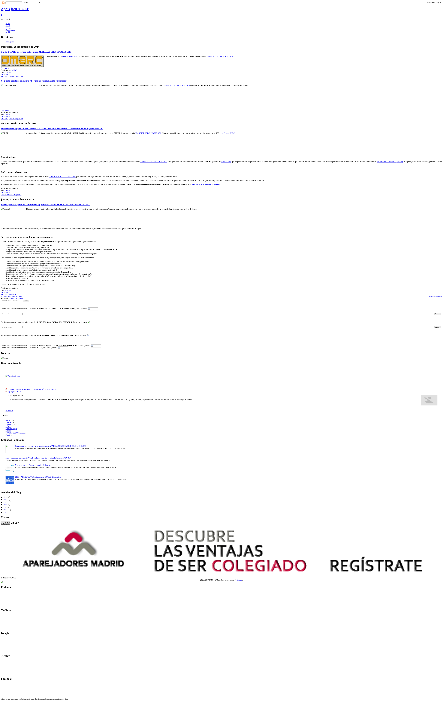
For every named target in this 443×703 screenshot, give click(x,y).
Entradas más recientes (9, 296)
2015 (5, 507)
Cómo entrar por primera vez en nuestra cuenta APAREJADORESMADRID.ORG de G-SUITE (50, 446)
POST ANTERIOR (69, 56)
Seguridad (19, 76)
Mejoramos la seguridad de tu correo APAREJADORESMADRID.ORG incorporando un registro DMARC (52, 128)
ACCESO (4, 76)
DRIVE (8, 422)
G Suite (8, 431)
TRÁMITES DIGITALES (15, 433)
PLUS (8, 435)
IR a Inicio (9, 411)
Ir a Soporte (10, 42)
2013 (5, 512)
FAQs (8, 26)
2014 (5, 510)
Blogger (239, 580)
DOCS (8, 427)
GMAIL (12, 76)
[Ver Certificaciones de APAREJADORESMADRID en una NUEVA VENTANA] (2, 582)
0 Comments (5, 74)
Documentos (10, 30)
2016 (5, 505)
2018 (5, 500)
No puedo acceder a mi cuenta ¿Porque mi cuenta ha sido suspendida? (34, 81)
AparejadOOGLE (15, 9)
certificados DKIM (228, 133)
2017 (5, 502)
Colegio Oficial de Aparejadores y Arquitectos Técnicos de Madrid (32, 389)
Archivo (9, 32)
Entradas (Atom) (17, 298)
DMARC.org (226, 162)
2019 (5, 497)
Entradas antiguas (435, 296)
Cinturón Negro (11, 429)
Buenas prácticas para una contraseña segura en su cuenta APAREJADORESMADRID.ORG (45, 204)
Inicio (8, 24)
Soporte (8, 28)
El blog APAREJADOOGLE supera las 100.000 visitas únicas (38, 477)
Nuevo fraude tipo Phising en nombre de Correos (33, 465)
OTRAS (10, 195)
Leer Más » (5, 68)
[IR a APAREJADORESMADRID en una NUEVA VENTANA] (221, 551)
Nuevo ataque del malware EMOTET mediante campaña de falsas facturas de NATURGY (39, 458)
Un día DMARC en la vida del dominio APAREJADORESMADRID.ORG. (36, 52)
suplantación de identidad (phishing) (390, 162)
